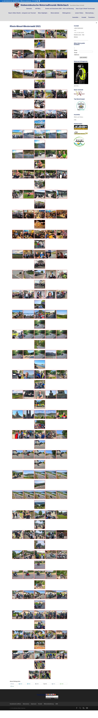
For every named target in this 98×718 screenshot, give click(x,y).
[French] (50, 694)
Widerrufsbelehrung (49, 703)
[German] (55, 694)
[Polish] (53, 694)
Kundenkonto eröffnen (15, 703)
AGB (57, 703)
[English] (46, 694)
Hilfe (75, 119)
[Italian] (51, 694)
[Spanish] (48, 694)
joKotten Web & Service (19, 708)
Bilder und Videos (78, 117)
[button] (14, 684)
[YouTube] (39, 1)
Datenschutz (26, 703)
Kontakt (40, 703)
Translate (56, 698)
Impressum (33, 703)
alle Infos (76, 85)
